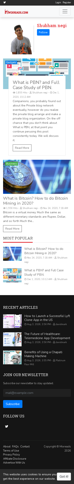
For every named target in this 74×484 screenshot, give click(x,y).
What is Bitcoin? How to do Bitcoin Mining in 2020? (35, 201)
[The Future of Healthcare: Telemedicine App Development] (12, 339)
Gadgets (11, 62)
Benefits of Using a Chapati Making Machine (43, 354)
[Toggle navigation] (65, 11)
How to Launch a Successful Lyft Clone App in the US (47, 318)
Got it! (64, 476)
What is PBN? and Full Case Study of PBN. (36, 85)
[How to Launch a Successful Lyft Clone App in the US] (12, 321)
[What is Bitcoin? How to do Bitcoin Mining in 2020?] (37, 177)
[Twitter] (4, 2)
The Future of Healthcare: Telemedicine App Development (47, 336)
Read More (22, 148)
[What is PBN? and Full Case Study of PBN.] (37, 73)
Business (11, 163)
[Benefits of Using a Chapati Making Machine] (12, 357)
